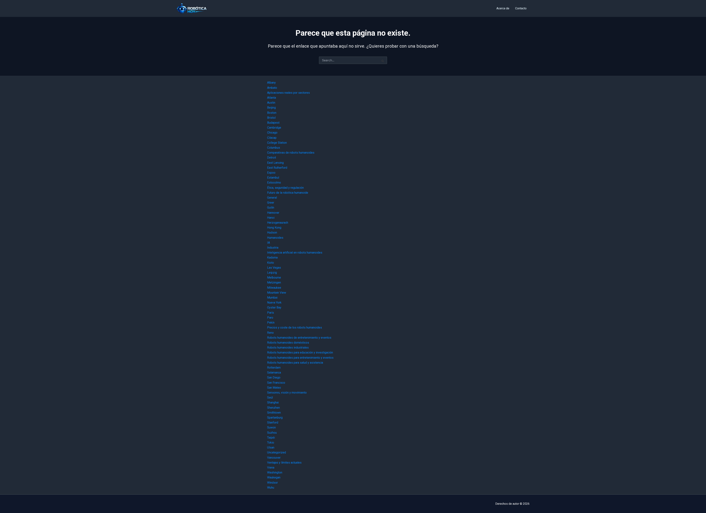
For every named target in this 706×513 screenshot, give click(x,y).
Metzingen (274, 282)
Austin (271, 102)
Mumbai (272, 297)
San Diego (273, 377)
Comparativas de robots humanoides (290, 152)
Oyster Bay (274, 307)
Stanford (272, 422)
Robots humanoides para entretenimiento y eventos (300, 357)
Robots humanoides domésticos (288, 342)
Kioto (270, 262)
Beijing (271, 107)
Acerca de (502, 8)
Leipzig (272, 272)
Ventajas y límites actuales (284, 462)
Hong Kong (274, 227)
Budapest (273, 122)
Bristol (271, 117)
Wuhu (270, 487)
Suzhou (272, 432)
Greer (270, 202)
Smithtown (274, 412)
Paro (270, 317)
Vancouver (274, 457)
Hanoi (270, 217)
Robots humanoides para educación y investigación (300, 352)
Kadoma (272, 257)
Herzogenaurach (277, 222)
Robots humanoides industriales (288, 347)
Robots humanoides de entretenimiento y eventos (299, 337)
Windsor (272, 482)
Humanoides (275, 237)
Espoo (271, 172)
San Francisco (276, 382)
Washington (274, 472)
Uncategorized (276, 452)
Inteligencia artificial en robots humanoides (294, 252)
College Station (277, 142)
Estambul (273, 177)
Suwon (271, 427)
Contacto (521, 8)
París (270, 312)
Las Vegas (274, 267)
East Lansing (275, 162)
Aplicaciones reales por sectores (288, 92)
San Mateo (274, 387)
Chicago (272, 132)
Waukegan (273, 477)
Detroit (271, 157)
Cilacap (272, 137)
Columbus (273, 147)
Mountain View (276, 292)
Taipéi (271, 437)
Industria (272, 247)
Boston (271, 112)
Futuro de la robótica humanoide (287, 192)
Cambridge (274, 127)
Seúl (270, 397)
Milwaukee (274, 287)
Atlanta (271, 97)
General (272, 197)
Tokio (270, 442)
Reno (270, 332)
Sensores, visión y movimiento (287, 392)
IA (268, 242)
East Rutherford (277, 167)
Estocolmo (274, 182)
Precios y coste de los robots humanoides (294, 327)
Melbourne (274, 277)
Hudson (272, 232)
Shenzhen (273, 407)
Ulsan (270, 447)
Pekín (270, 322)
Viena (270, 467)
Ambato (272, 87)
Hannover (273, 212)
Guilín (270, 207)
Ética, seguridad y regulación (285, 187)
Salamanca (274, 372)
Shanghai (273, 402)
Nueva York (274, 302)
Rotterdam (274, 367)
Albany (271, 82)
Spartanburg (275, 417)
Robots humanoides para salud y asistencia (295, 362)
